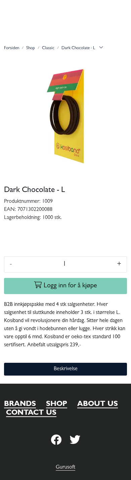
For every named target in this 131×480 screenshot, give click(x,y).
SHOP (56, 404)
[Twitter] (56, 440)
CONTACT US (31, 413)
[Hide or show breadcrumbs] (101, 48)
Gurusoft (65, 467)
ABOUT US (97, 404)
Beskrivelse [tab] (66, 369)
